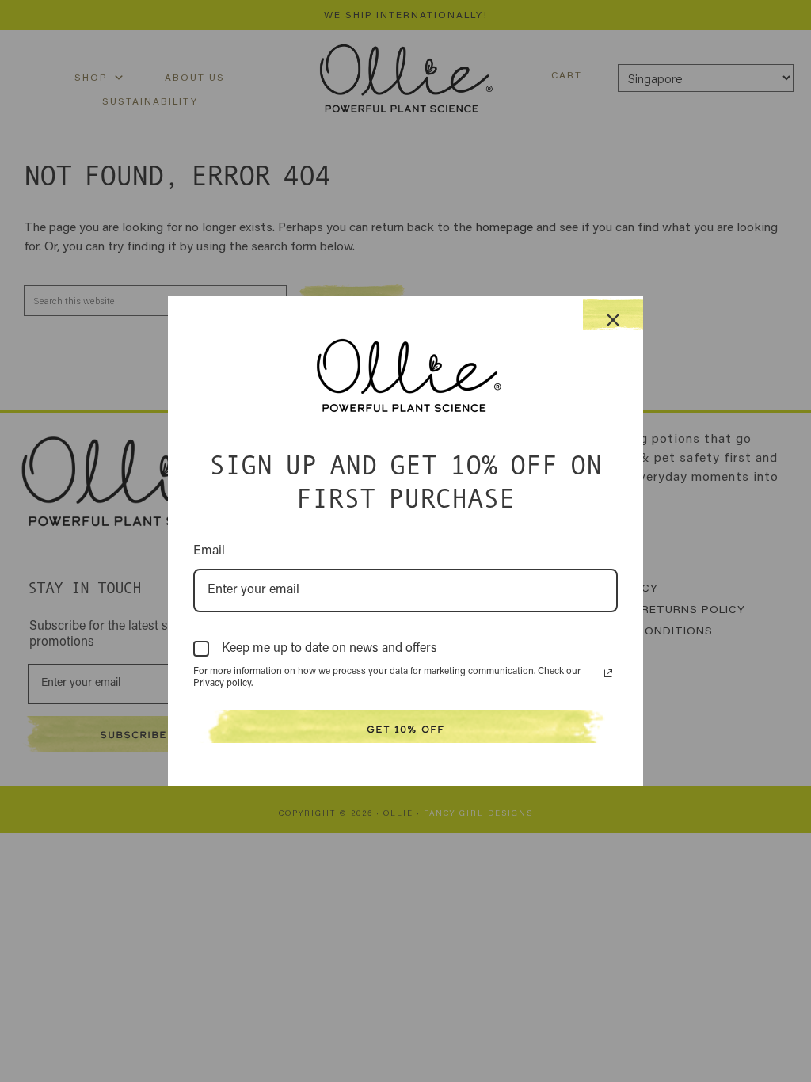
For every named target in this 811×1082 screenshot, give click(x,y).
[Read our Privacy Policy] (608, 673)
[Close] (613, 314)
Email (209, 551)
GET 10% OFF (405, 729)
